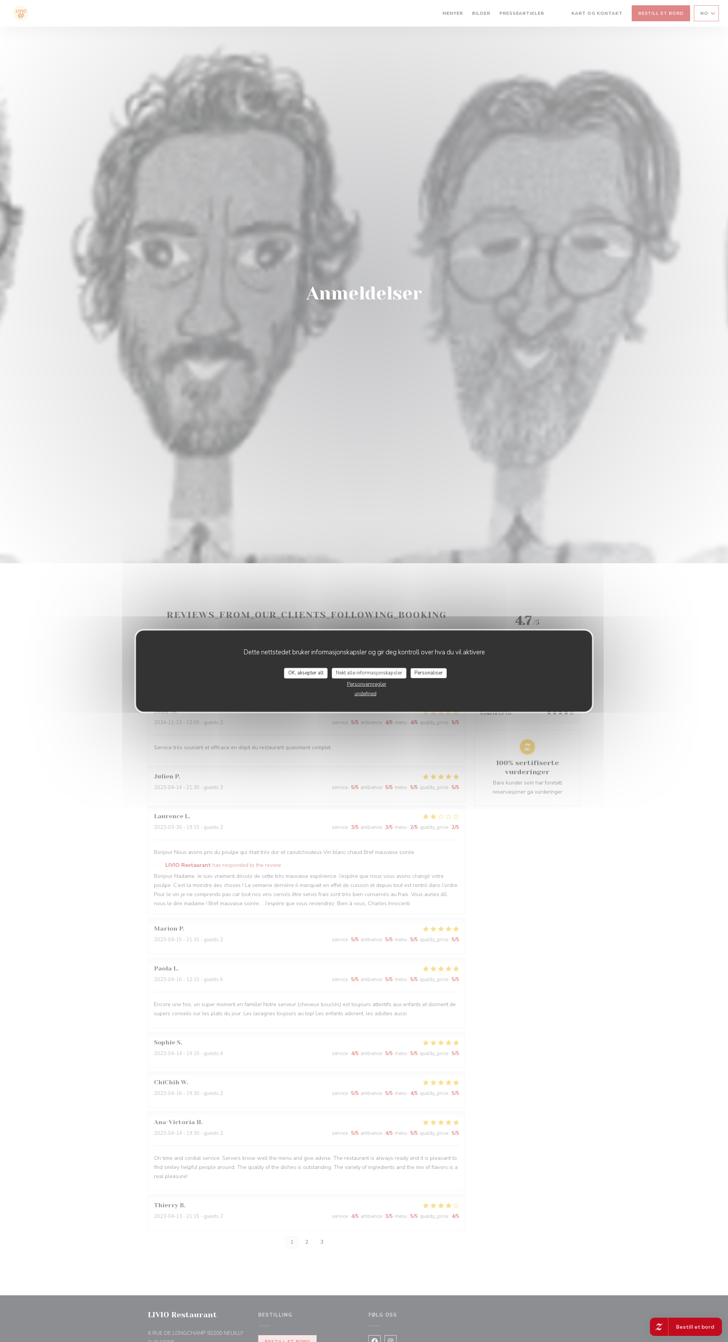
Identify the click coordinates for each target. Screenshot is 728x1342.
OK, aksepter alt (305, 672)
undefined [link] (366, 693)
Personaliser (428, 672)
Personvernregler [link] (366, 683)
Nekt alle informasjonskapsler (369, 672)
